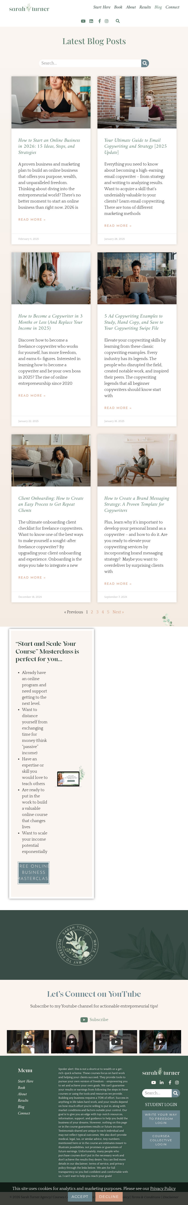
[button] (117, 20)
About (131, 7)
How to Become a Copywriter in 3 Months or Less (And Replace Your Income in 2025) (50, 322)
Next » (118, 612)
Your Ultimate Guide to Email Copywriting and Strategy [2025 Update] (135, 146)
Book (118, 7)
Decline (109, 1196)
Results (145, 7)
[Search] (145, 63)
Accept (80, 1196)
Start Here (102, 7)
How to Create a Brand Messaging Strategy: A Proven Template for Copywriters (136, 504)
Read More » (32, 220)
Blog (158, 7)
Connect (172, 7)
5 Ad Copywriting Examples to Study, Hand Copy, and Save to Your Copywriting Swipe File (133, 322)
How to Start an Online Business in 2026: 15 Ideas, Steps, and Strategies (49, 146)
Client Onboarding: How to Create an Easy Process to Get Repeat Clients (50, 504)
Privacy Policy (163, 1188)
